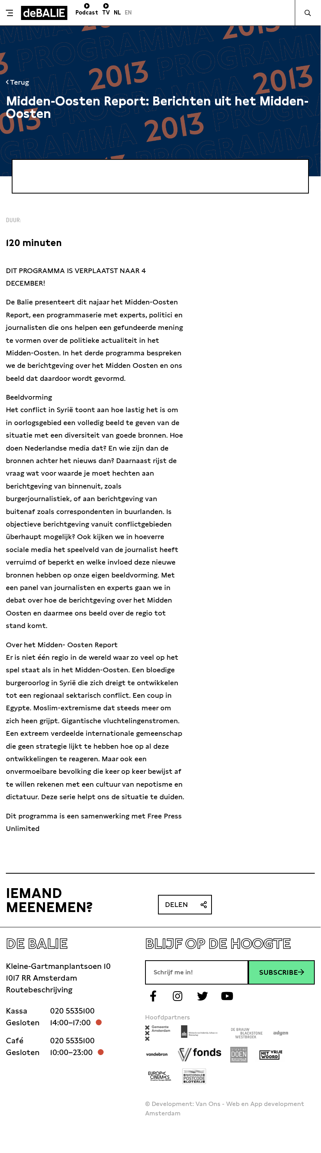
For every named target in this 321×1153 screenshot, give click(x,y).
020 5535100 (72, 1010)
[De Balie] (44, 13)
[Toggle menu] (9, 13)
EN (128, 12)
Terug (19, 82)
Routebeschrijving (39, 989)
